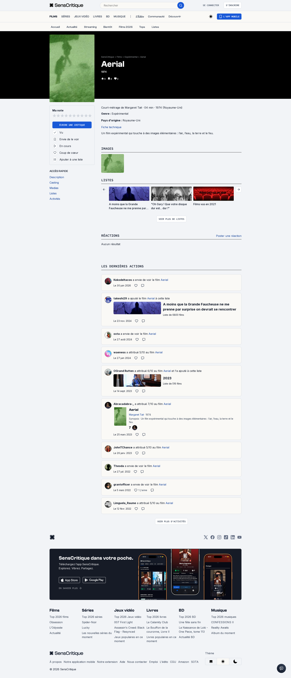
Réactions (110, 235)
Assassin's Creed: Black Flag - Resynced (129, 629)
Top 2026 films (59, 616)
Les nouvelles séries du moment (97, 635)
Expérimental (131, 57)
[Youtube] (239, 538)
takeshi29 (120, 298)
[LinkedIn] (233, 538)
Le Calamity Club (157, 622)
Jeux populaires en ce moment (128, 639)
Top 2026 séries (92, 616)
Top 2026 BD (187, 616)
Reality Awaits (220, 627)
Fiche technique (111, 127)
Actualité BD (187, 637)
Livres (152, 610)
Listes (107, 180)
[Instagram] (219, 538)
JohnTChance (123, 447)
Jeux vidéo (124, 610)
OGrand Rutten (124, 371)
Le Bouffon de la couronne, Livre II (158, 629)
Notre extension (107, 662)
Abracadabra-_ (124, 404)
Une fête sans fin (190, 622)
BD (181, 610)
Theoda (119, 466)
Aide (122, 662)
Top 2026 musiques (223, 616)
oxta (117, 333)
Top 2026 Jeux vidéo (127, 616)
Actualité (55, 633)
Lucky (86, 627)
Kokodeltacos (123, 280)
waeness (120, 352)
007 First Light (123, 622)
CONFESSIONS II (222, 622)
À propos (56, 662)
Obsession (56, 622)
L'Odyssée (56, 627)
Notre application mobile (79, 662)
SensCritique (107, 57)
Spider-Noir (89, 622)
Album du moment (223, 633)
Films (119, 57)
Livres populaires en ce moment (161, 639)
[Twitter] (206, 538)
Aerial (143, 57)
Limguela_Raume (125, 503)
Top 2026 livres (156, 616)
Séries (88, 610)
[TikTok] (226, 538)
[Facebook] (213, 538)
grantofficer (122, 484)
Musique (219, 610)
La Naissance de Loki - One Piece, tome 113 (193, 629)
